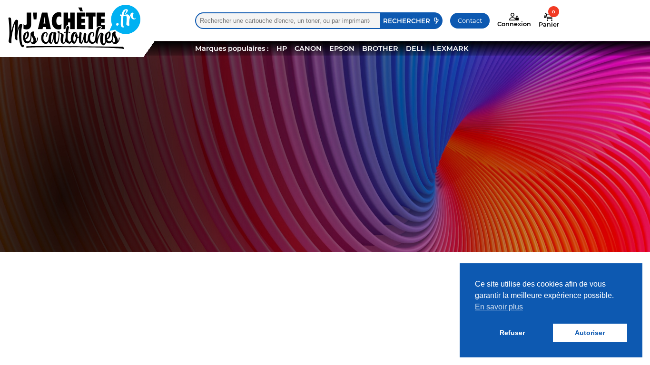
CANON (308, 48)
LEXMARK (450, 48)
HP (281, 48)
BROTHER (380, 48)
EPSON (342, 48)
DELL (415, 48)
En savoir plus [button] (499, 307)
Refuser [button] (512, 332)
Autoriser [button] (590, 332)
